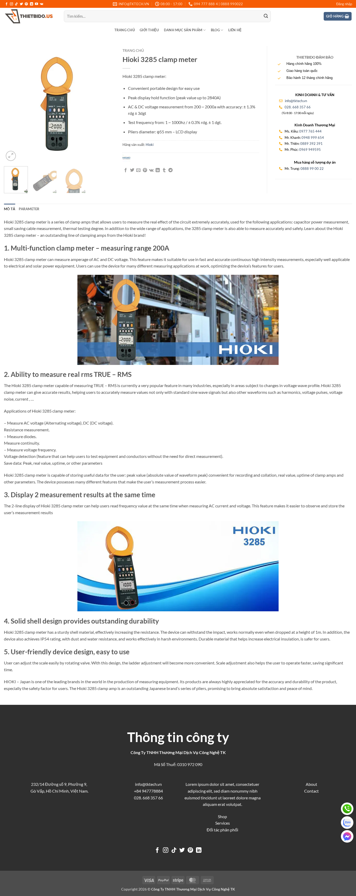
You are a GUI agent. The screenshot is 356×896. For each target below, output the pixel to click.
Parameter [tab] (29, 209)
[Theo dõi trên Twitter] (21, 4)
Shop (222, 816)
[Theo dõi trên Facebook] (6, 4)
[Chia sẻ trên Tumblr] (164, 170)
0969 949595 (310, 149)
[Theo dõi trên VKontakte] (41, 4)
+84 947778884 (148, 790)
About (311, 784)
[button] (344, 4)
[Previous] (12, 104)
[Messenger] (347, 836)
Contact (311, 790)
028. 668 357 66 (298, 107)
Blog (215, 30)
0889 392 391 (311, 143)
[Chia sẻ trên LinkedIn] (158, 170)
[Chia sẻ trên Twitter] (132, 170)
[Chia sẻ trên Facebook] (126, 170)
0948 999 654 (313, 137)
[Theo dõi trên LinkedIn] (31, 4)
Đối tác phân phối (222, 829)
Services (222, 822)
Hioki (150, 144)
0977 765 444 (310, 131)
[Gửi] (265, 16)
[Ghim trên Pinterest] (145, 170)
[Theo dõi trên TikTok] (16, 4)
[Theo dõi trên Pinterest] (26, 4)
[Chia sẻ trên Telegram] (170, 170)
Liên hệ (235, 30)
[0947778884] (347, 808)
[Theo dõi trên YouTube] (36, 4)
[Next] (106, 104)
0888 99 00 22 (312, 168)
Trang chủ (124, 30)
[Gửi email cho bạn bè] (138, 170)
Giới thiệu (149, 30)
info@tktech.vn (295, 101)
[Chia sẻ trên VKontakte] (151, 170)
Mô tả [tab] (9, 209)
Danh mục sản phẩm (183, 30)
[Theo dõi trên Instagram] (11, 4)
